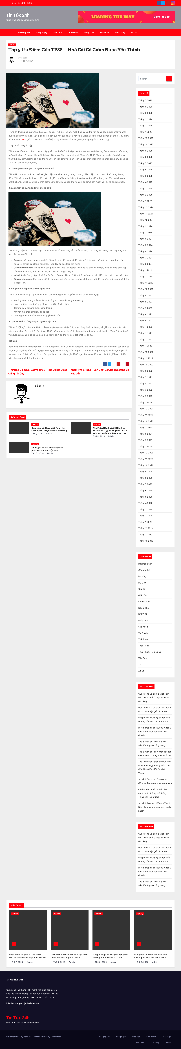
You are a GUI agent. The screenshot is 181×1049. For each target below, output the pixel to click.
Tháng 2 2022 (145, 396)
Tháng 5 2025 (145, 176)
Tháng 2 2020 (145, 515)
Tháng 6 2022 (145, 371)
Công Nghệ (41, 32)
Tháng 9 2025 (145, 150)
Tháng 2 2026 (145, 125)
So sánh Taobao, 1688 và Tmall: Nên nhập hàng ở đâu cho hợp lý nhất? (154, 807)
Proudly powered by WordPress (19, 1037)
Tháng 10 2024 (145, 220)
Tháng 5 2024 (145, 245)
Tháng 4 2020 (145, 503)
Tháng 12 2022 (145, 352)
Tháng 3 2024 (145, 257)
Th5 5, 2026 (99, 436)
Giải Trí (12, 45)
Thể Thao (104, 32)
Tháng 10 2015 (145, 540)
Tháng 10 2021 (145, 421)
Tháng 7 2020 (145, 484)
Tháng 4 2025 (145, 182)
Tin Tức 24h (17, 15)
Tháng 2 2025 (145, 194)
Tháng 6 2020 (145, 490)
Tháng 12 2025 (145, 138)
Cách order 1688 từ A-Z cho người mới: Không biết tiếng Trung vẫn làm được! (152, 793)
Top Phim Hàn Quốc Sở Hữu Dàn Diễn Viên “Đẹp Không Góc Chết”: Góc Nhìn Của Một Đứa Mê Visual (110, 430)
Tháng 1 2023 (145, 345)
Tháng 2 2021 (145, 440)
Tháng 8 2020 (145, 478)
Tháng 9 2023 (145, 295)
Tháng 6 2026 (145, 106)
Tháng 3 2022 (145, 390)
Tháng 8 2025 (145, 157)
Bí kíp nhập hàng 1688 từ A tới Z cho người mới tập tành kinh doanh (154, 731)
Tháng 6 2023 (145, 314)
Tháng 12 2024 (145, 207)
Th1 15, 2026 (37, 453)
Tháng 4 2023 (145, 327)
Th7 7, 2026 (37, 433)
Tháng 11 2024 (145, 213)
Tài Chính (143, 633)
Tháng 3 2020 (145, 509)
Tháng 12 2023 (145, 276)
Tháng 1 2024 (145, 270)
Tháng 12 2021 (145, 408)
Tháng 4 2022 (145, 383)
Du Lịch (142, 582)
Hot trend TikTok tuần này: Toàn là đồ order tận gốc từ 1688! (69, 956)
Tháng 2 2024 (145, 264)
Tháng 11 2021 (145, 415)
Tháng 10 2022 (145, 364)
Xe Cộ (134, 32)
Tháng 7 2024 (145, 232)
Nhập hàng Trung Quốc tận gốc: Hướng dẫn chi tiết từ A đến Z (110, 956)
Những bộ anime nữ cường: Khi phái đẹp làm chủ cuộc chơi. (47, 449)
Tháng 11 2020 (145, 459)
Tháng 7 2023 (145, 308)
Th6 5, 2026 (143, 962)
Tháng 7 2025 (145, 163)
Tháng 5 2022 (145, 377)
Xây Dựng (143, 658)
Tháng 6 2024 (145, 238)
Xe (139, 664)
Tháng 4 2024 (145, 251)
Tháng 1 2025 (145, 201)
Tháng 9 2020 (145, 471)
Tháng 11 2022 (145, 358)
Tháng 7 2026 (145, 100)
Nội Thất (142, 614)
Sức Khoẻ (143, 626)
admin (24, 58)
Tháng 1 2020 (145, 522)
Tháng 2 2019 (145, 534)
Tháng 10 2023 (145, 289)
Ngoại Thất (143, 608)
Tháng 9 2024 (145, 226)
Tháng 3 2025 (145, 188)
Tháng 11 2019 (145, 528)
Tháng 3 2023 (145, 333)
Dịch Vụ (142, 576)
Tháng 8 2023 (145, 301)
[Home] (10, 32)
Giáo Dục (57, 32)
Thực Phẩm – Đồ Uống (149, 652)
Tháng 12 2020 (145, 452)
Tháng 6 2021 (145, 434)
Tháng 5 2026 (145, 113)
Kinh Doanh (73, 32)
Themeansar (56, 1037)
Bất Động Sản (24, 32)
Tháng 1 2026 (145, 132)
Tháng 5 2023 (145, 320)
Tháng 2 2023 (145, 339)
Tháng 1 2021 (145, 446)
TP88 (23, 139)
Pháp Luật (89, 32)
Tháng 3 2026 (145, 119)
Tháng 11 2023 (145, 283)
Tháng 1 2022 (145, 402)
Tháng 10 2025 (145, 144)
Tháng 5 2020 (145, 496)
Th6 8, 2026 (59, 962)
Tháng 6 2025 (145, 169)
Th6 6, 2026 (101, 962)
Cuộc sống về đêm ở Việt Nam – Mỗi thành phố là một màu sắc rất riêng (49, 429)
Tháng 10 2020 (145, 465)
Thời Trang (120, 32)
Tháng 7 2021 (145, 427)
